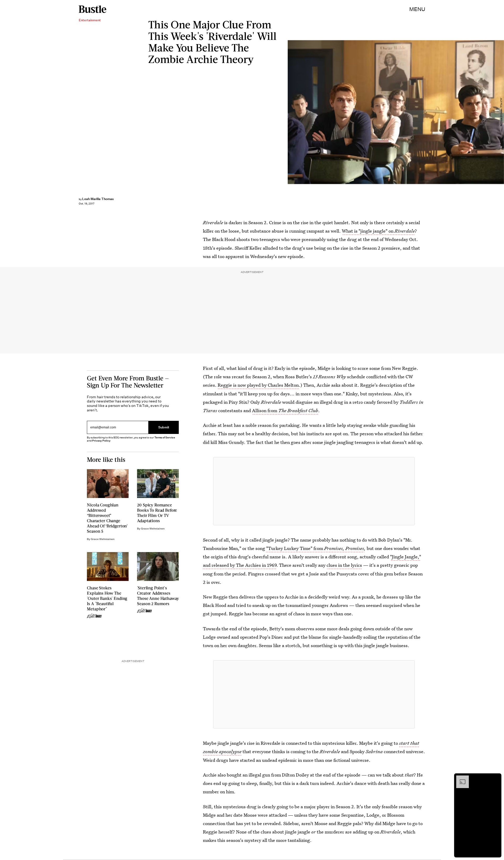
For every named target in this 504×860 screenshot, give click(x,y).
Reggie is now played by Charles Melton (258, 385)
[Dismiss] (495, 778)
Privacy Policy (101, 440)
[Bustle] (92, 9)
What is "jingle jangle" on (378, 231)
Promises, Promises (344, 548)
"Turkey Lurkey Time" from (295, 548)
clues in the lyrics (344, 565)
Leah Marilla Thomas (98, 199)
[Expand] (460, 778)
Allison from (285, 410)
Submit (163, 427)
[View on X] (314, 491)
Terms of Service (164, 437)
